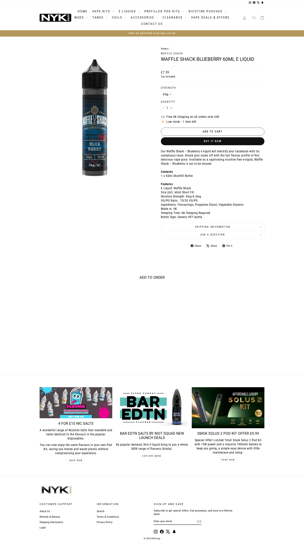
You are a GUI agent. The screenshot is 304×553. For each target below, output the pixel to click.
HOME (82, 11)
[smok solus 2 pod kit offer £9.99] (228, 407)
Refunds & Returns (50, 516)
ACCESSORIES (143, 17)
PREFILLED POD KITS (162, 11)
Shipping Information (51, 522)
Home (164, 48)
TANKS (98, 17)
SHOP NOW (76, 460)
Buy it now (213, 141)
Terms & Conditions (108, 516)
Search (100, 511)
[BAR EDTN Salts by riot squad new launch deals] (152, 407)
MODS (79, 17)
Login (43, 527)
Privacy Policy (105, 522)
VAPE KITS (102, 11)
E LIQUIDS (128, 11)
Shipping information (212, 226)
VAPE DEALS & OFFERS (210, 17)
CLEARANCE (173, 17)
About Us (45, 511)
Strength (168, 87)
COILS (118, 17)
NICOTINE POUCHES (206, 11)
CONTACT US (152, 24)
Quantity (168, 101)
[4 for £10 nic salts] (76, 402)
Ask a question (212, 234)
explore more (152, 456)
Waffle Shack (172, 53)
